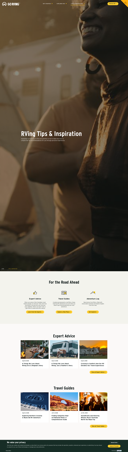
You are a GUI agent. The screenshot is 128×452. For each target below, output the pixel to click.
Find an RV (112, 3)
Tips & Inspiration (77, 3)
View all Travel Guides (98, 426)
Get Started (47, 3)
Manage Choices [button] (114, 442)
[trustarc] (119, 450)
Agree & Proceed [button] (114, 446)
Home (3, 268)
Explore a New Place (63, 312)
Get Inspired (92, 312)
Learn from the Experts (34, 312)
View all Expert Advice (97, 372)
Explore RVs (61, 3)
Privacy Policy (8, 450)
